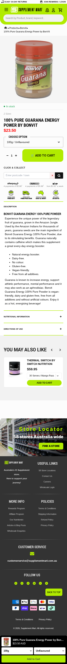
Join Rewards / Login (55, 2)
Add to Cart (33, 659)
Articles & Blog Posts (16, 525)
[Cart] (60, 10)
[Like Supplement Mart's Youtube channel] (41, 583)
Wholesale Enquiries (16, 531)
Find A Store (51, 445)
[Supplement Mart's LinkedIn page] (35, 583)
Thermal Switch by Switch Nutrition (41, 362)
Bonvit (23, 28)
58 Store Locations (47, 470)
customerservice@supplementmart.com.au (32, 560)
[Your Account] (53, 10)
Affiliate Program (16, 514)
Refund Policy (47, 520)
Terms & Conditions (47, 508)
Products (13, 28)
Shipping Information (47, 514)
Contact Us (47, 476)
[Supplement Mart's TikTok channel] (29, 583)
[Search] (59, 175)
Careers (47, 482)
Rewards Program (16, 508)
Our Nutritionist (16, 520)
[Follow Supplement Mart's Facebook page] (16, 583)
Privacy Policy (47, 525)
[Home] (5, 28)
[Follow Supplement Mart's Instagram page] (22, 583)
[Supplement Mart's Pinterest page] (47, 583)
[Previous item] (51, 350)
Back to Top (53, 592)
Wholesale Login (47, 487)
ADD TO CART (44, 383)
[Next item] (60, 350)
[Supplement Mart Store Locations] (47, 10)
